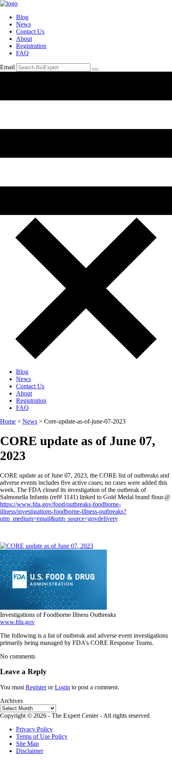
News (23, 24)
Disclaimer (29, 750)
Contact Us (30, 31)
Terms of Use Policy (42, 736)
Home (8, 421)
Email (7, 67)
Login (62, 687)
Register (36, 687)
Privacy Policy (34, 729)
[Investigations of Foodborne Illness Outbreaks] (53, 607)
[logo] (9, 3)
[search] (95, 69)
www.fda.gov (17, 621)
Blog (22, 17)
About (24, 38)
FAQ (22, 53)
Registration (31, 45)
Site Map (27, 743)
